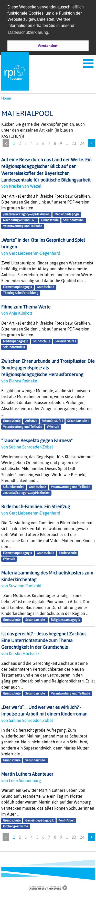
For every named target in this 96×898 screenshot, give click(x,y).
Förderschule (68, 553)
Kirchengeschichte (15, 826)
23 (74, 143)
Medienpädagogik (67, 214)
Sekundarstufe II (14, 347)
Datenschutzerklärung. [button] (28, 32)
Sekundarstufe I (73, 220)
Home (6, 98)
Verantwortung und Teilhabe (22, 226)
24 (82, 143)
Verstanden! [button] (48, 46)
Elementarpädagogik (17, 287)
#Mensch (53, 427)
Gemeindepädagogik (39, 820)
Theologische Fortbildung (20, 293)
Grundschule (50, 220)
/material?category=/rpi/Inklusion (26, 214)
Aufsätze (31, 421)
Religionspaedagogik (65, 620)
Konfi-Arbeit (66, 820)
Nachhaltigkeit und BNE (19, 220)
